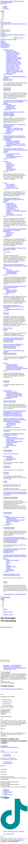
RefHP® (8, 251)
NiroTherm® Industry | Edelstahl (13, 57)
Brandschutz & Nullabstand (12, 521)
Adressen (16, 34)
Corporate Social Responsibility (10, 497)
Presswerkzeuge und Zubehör (13, 153)
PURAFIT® (9, 235)
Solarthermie (6, 380)
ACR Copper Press (10, 208)
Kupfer (5, 202)
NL (3, 17)
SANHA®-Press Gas (11, 204)
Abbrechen (3, 713)
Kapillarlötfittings (7, 127)
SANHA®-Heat (7, 104)
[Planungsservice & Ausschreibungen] (15, 434)
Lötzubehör (9, 132)
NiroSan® (8, 162)
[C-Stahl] (15, 200)
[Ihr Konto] (2, 28)
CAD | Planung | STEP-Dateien (13, 422)
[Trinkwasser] (8, 328)
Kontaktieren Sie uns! (8, 551)
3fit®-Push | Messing (11, 73)
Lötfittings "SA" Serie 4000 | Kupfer (14, 128)
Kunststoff (5, 288)
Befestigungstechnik (11, 157)
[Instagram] (3, 798)
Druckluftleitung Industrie (12, 365)
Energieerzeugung (10, 570)
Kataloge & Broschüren (11, 437)
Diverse (5, 152)
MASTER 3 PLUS (7, 79)
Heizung (5, 329)
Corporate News (10, 457)
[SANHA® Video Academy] (15, 413)
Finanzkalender (6, 466)
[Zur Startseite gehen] (6, 22)
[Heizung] (15, 339)
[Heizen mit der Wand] (15, 345)
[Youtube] (6, 798)
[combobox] (7, 38)
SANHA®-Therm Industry (12, 188)
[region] (14, 645)
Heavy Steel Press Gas (11, 185)
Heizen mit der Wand (8, 340)
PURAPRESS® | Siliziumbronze (13, 58)
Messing (5, 268)
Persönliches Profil (9, 34)
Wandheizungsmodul (11, 105)
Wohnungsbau (9, 569)
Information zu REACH (11, 397)
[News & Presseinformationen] (15, 550)
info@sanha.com (7, 755)
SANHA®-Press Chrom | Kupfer (13, 64)
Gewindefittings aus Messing (12, 142)
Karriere (5, 7)
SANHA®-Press (10, 203)
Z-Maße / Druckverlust (11, 442)
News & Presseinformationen (10, 541)
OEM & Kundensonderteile (9, 346)
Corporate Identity (7, 512)
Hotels (7, 561)
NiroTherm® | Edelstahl (11, 56)
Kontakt (5, 6)
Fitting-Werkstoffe (7, 390)
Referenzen (6, 559)
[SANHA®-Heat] (15, 113)
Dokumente (6, 472)
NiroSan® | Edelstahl (11, 51)
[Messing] (15, 287)
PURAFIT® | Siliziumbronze (13, 141)
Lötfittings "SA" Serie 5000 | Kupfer (14, 129)
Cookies (5, 793)
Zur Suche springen (17, 1)
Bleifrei (8, 522)
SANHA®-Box (7, 89)
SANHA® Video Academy (9, 400)
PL (3, 18)
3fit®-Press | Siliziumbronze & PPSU (14, 71)
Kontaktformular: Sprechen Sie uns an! (9, 747)
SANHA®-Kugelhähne (8, 114)
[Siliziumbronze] (15, 249)
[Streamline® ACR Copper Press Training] (15, 419)
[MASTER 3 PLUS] (7, 88)
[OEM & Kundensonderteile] (15, 351)
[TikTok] (14, 829)
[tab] (14, 667)
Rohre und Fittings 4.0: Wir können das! (15, 517)
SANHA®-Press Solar (11, 205)
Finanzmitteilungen (7, 456)
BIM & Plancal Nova (11, 424)
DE (3, 13)
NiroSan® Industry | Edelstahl (13, 53)
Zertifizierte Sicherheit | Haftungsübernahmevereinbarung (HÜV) (15, 519)
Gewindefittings (7, 139)
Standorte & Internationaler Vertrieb (11, 574)
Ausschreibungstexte (11, 423)
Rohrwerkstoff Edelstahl (11, 392)
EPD (7, 446)
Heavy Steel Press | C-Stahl (12, 66)
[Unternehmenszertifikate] (15, 540)
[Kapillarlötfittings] (15, 138)
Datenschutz (6, 790)
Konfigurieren (4, 841)
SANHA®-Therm (10, 186)
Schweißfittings (9, 155)
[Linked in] (8, 798)
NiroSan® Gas (9, 163)
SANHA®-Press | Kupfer (12, 60)
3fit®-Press (8, 234)
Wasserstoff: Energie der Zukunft (13, 369)
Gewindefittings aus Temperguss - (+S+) (15, 143)
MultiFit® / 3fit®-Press (11, 290)
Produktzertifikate (10, 440)
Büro (7, 564)
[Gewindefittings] (15, 151)
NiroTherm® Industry (11, 169)
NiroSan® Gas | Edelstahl (12, 52)
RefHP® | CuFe (10, 131)
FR (3, 16)
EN (3, 14)
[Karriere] (14, 594)
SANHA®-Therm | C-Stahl (12, 69)
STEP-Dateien (9, 443)
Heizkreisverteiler (10, 107)
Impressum (5, 789)
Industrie (5, 363)
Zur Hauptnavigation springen (12, 2)
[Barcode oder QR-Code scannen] (15, 38)
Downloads (6, 8)
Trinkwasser (6, 312)
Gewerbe (8, 562)
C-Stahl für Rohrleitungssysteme (13, 393)
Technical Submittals (11, 445)
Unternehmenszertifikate (9, 527)
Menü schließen (6, 30)
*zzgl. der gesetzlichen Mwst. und (12, 689)
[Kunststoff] (15, 306)
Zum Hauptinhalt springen (7, 1)
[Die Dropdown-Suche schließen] (21, 38)
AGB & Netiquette (7, 792)
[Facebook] (1, 798)
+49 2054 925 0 (7, 754)
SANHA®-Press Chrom (11, 207)
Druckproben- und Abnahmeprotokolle (15, 438)
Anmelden (3, 33)
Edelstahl (5, 161)
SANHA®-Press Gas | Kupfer (13, 61)
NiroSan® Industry (10, 165)
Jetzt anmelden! (4, 745)
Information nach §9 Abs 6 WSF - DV (12, 484)
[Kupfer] (15, 230)
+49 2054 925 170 (7, 762)
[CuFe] (15, 267)
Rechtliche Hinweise (8, 794)
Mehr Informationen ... (19, 840)
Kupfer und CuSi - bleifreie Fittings (14, 394)
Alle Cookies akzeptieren (13, 841)
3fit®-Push (8, 269)
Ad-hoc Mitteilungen (11, 458)
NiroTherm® (9, 167)
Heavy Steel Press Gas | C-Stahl (13, 67)
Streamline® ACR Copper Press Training (12, 414)
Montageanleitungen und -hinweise (14, 441)
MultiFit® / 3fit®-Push (11, 291)
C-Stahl (5, 183)
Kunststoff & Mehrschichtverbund (14, 395)
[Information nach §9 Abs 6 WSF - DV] (15, 494)
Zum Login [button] (3, 726)
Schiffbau (8, 567)
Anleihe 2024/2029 (7, 450)
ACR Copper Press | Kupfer (12, 65)
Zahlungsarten (21, 34)
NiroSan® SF (9, 166)
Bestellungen (3, 36)
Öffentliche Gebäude (11, 566)
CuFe (4, 250)
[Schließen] (1, 708)
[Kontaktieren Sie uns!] (15, 557)
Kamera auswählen (5, 712)
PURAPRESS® (10, 232)
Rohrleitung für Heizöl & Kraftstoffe (14, 367)
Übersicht (3, 34)
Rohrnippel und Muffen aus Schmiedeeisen (16, 144)
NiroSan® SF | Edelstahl (12, 55)
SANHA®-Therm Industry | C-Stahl (14, 70)
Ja (1, 735)
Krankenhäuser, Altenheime (12, 560)
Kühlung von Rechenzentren (10, 353)
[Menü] (2, 21)
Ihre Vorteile (6, 516)
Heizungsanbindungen (11, 108)
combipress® (9, 523)
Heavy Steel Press (10, 184)
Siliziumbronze (6, 231)
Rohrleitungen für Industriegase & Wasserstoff (16, 368)
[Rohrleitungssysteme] (15, 78)
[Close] (1, 659)
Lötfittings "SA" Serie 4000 (12, 209)
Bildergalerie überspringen (7, 627)
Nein (4, 735)
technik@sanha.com (8, 763)
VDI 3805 (8, 426)
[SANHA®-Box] (15, 103)
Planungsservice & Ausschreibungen (11, 421)
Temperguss (6, 307)
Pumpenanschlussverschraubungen (14, 156)
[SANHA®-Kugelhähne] (15, 125)
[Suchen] (2, 25)
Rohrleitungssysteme (8, 49)
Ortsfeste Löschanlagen (11, 364)
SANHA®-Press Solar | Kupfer (13, 62)
